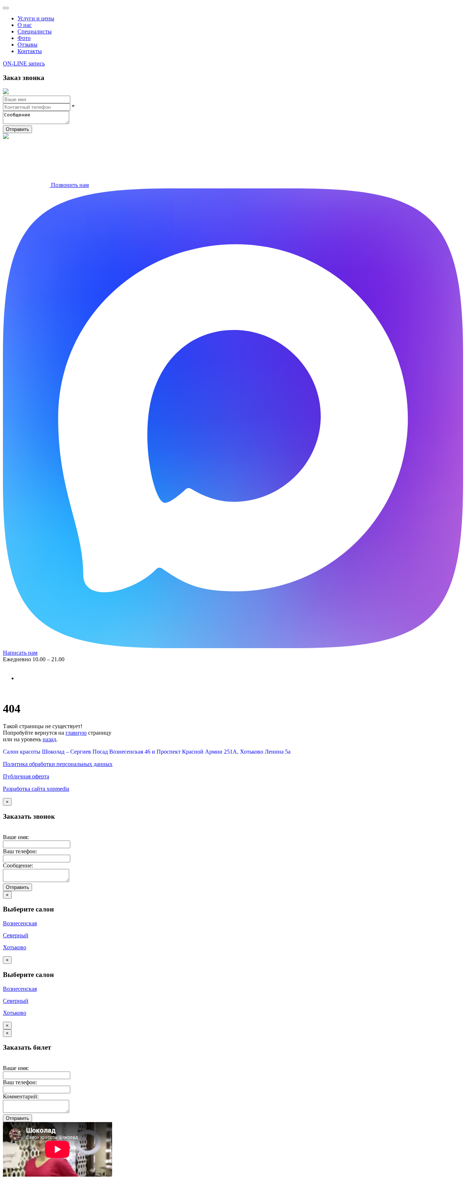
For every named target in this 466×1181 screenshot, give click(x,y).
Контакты (29, 51)
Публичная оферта (26, 776)
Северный (15, 935)
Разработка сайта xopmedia (36, 789)
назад (49, 739)
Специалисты (34, 31)
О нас (24, 25)
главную (76, 733)
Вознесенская (20, 923)
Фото (24, 38)
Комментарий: (21, 1096)
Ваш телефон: (20, 851)
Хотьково (14, 947)
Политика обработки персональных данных (57, 764)
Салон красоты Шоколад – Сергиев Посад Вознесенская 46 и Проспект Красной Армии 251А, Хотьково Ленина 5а (147, 752)
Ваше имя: (16, 837)
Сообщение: (18, 865)
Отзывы (27, 44)
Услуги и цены (35, 18)
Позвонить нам (69, 185)
